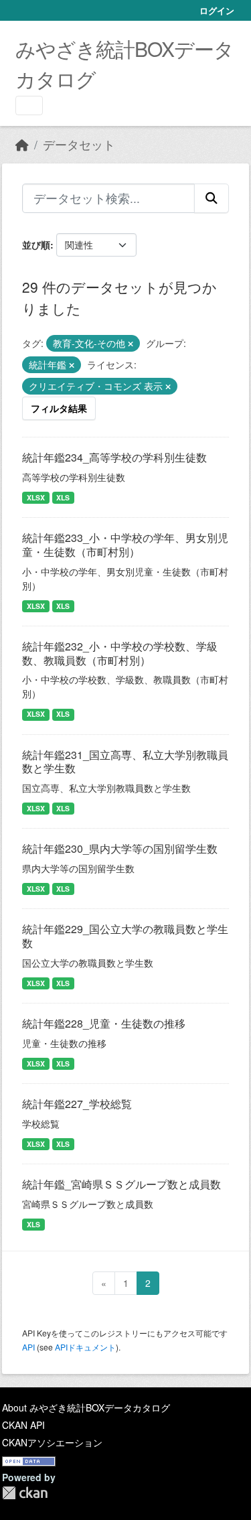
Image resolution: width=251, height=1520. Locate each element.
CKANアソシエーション (52, 1442)
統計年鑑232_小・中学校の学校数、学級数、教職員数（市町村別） (120, 653)
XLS (63, 497)
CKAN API (23, 1425)
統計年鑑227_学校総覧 (77, 1103)
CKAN (25, 1493)
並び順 (36, 244)
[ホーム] (22, 144)
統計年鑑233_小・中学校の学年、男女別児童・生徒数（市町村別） (125, 544)
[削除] (130, 343)
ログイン (216, 10)
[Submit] (211, 198)
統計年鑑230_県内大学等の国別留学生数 (120, 848)
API (28, 1347)
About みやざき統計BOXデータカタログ (86, 1407)
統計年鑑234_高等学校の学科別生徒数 (114, 457)
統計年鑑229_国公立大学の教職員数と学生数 (125, 936)
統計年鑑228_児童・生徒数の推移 (103, 1023)
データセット (79, 144)
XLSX (36, 497)
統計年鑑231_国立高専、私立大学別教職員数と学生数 (125, 761)
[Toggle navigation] (29, 105)
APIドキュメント (85, 1347)
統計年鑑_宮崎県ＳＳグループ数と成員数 (121, 1184)
